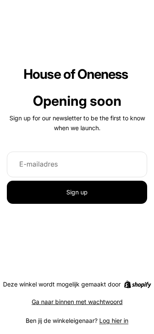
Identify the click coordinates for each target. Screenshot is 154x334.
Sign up (77, 192)
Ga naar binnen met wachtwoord (77, 301)
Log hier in (113, 320)
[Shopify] (137, 284)
